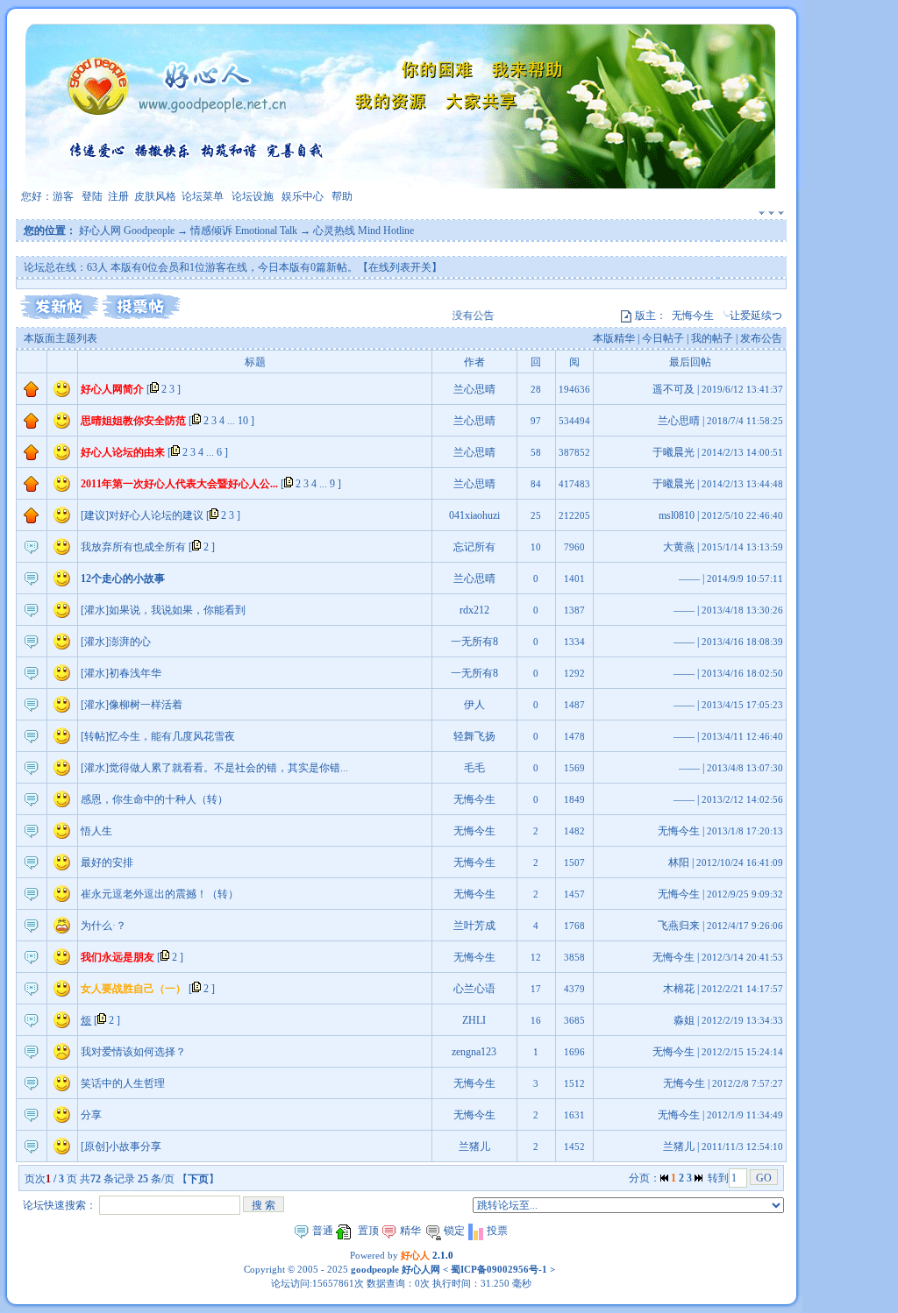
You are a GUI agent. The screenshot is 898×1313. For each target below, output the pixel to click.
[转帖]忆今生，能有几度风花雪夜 (158, 736)
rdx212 (474, 610)
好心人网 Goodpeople (127, 230)
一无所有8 (474, 641)
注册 (118, 196)
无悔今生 (693, 315)
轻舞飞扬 (474, 736)
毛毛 (474, 768)
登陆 (92, 196)
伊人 (474, 705)
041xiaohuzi (474, 515)
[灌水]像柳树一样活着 (131, 705)
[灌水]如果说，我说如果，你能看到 (163, 610)
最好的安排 (107, 862)
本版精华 (614, 338)
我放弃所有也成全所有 (133, 547)
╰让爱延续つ (750, 315)
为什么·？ (103, 925)
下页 (198, 1179)
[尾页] (698, 1178)
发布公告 (761, 338)
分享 (91, 1115)
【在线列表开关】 (400, 267)
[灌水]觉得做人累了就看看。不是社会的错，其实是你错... (214, 768)
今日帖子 (663, 338)
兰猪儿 (474, 1146)
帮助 (342, 196)
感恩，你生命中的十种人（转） (154, 799)
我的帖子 (712, 338)
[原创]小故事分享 (121, 1146)
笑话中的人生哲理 (123, 1083)
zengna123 (474, 1052)
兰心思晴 (474, 389)
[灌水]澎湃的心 (116, 641)
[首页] (664, 1178)
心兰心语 (474, 989)
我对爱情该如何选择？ (133, 1052)
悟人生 (96, 831)
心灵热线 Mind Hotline (363, 230)
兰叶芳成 (474, 925)
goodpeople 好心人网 (395, 1269)
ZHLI (474, 1020)
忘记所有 (474, 547)
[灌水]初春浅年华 (121, 673)
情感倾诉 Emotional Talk (243, 230)
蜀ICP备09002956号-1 (497, 1269)
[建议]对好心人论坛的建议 (142, 515)
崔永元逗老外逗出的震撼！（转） (160, 894)
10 (243, 421)
